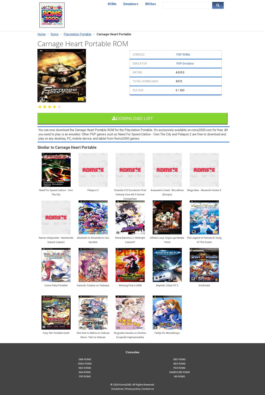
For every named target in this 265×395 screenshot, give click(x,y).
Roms (55, 34)
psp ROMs (85, 376)
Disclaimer (117, 388)
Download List (134, 118)
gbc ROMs (179, 359)
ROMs (112, 4)
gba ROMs (85, 359)
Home (41, 34)
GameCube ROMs (179, 372)
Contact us (148, 388)
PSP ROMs (183, 54)
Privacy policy (132, 388)
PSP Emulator (185, 63)
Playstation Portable (77, 34)
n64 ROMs (85, 372)
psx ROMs (179, 367)
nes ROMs (179, 363)
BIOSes (150, 4)
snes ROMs (85, 363)
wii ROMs (179, 376)
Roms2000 (125, 384)
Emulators (130, 4)
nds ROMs (85, 367)
